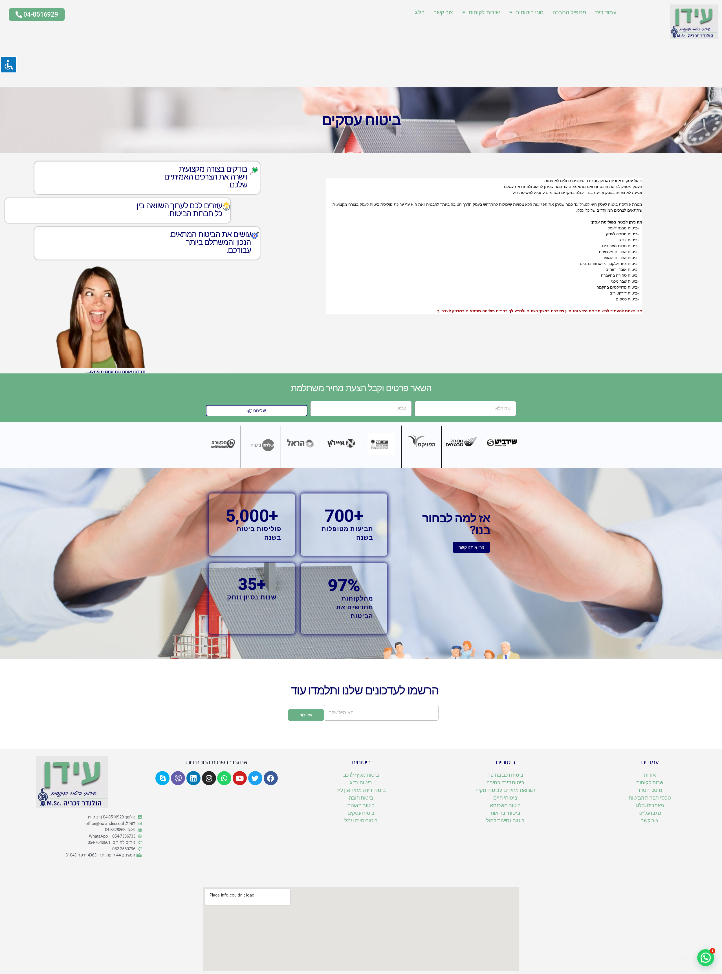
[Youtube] (240, 778)
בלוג (420, 12)
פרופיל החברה (569, 12)
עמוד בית (606, 12)
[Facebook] (271, 778)
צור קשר (443, 12)
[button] (705, 957)
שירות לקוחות (484, 12)
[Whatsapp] (224, 778)
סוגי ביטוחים (529, 12)
